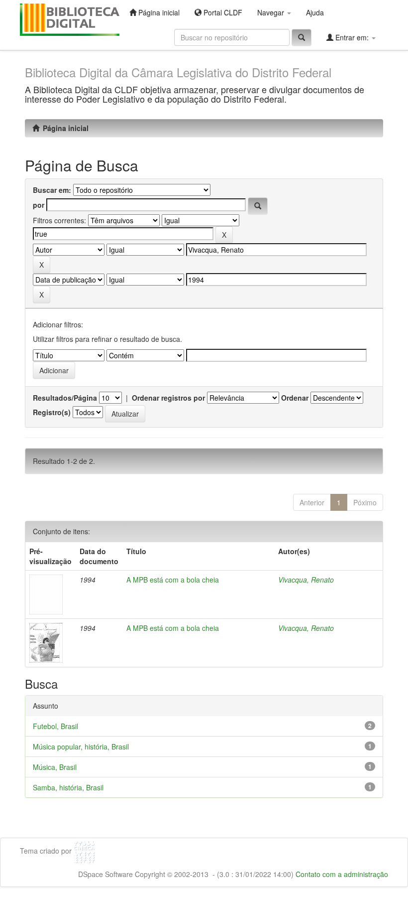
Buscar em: (52, 190)
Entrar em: (352, 37)
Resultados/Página (65, 398)
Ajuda (315, 12)
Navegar (271, 12)
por (38, 205)
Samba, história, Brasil (68, 787)
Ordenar (294, 398)
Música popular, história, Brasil (81, 746)
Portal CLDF (222, 12)
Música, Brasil (55, 767)
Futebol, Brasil (55, 726)
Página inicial (158, 12)
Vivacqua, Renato (306, 580)
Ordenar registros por (168, 398)
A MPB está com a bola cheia (172, 580)
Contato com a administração (342, 874)
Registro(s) (52, 412)
